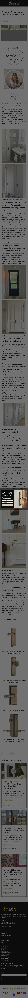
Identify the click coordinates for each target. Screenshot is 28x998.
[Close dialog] (26, 490)
